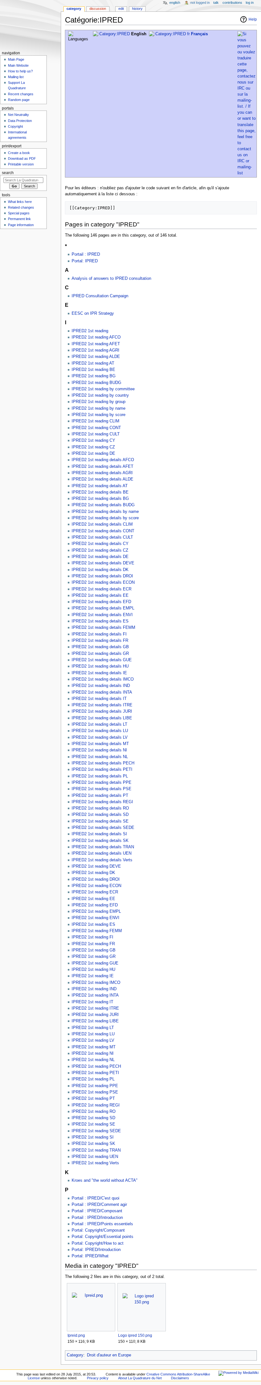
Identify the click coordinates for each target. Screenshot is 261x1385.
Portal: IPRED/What (90, 1256)
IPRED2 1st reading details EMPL (103, 608)
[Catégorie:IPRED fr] (169, 34)
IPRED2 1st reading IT (92, 1002)
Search (8, 173)
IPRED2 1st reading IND (94, 989)
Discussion (97, 8)
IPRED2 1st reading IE (93, 976)
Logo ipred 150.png (135, 1335)
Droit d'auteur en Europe (109, 1355)
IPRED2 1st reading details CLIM (102, 524)
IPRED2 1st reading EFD (95, 905)
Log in (250, 2)
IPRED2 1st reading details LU (100, 731)
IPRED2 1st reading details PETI (102, 769)
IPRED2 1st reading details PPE (101, 782)
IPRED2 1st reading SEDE (96, 1131)
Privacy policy (98, 1378)
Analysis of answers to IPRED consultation (111, 278)
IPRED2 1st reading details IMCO (103, 679)
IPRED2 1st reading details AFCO (103, 460)
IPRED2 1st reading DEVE (96, 866)
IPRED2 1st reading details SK (100, 840)
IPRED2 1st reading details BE (100, 492)
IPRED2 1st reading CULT (96, 434)
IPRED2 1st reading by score (98, 415)
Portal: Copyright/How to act (97, 1243)
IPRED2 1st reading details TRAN (103, 847)
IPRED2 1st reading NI (93, 1053)
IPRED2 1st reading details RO (100, 808)
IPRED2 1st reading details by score (105, 518)
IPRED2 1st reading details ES (100, 621)
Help (253, 19)
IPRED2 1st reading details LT (99, 724)
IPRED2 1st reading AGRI (95, 350)
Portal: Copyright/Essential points (102, 1236)
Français (199, 34)
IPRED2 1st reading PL (93, 1079)
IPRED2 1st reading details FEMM (103, 627)
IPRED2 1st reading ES (93, 924)
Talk (216, 2)
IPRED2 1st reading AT (93, 363)
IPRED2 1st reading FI (92, 937)
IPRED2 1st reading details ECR (101, 589)
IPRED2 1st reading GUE (95, 963)
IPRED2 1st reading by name (98, 408)
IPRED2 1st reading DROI (96, 879)
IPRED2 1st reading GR (94, 956)
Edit (121, 8)
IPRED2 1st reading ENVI (95, 918)
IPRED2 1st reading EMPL (96, 911)
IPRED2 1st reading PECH (96, 1066)
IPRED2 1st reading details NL (100, 757)
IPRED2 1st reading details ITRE (102, 705)
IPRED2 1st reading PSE (95, 1092)
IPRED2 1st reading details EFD (101, 602)
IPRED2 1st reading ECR (95, 892)
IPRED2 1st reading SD (93, 1118)
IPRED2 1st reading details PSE (101, 789)
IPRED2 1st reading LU (93, 1034)
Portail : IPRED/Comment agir (99, 1204)
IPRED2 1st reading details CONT (103, 531)
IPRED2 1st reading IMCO (96, 982)
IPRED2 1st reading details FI (99, 634)
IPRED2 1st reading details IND (101, 685)
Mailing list (16, 77)
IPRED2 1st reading (90, 331)
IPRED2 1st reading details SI (99, 834)
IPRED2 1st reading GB (94, 950)
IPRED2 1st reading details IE (99, 673)
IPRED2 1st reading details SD (100, 814)
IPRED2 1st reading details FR (100, 640)
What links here (20, 202)
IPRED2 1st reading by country (100, 395)
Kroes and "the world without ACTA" (105, 1180)
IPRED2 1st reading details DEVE (103, 563)
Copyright (15, 126)
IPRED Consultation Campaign (100, 296)
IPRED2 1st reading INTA (95, 995)
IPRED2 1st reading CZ (93, 447)
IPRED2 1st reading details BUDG (103, 505)
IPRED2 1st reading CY (93, 440)
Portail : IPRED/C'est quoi (95, 1198)
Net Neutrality (18, 115)
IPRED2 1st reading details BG (100, 498)
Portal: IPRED (85, 261)
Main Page (16, 59)
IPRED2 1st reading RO (94, 1111)
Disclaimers (180, 1378)
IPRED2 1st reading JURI (95, 1014)
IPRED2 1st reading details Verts (102, 860)
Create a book (19, 153)
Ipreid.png (76, 1335)
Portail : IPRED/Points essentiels (102, 1224)
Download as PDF (22, 158)
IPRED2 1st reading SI (93, 1137)
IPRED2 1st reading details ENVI (102, 615)
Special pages (19, 213)
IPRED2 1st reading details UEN (101, 853)
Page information (21, 225)
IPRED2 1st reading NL (93, 1060)
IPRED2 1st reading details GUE (102, 660)
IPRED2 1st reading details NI (99, 750)
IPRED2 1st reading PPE (95, 1086)
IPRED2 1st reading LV (93, 1040)
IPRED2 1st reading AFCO (96, 337)
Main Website (18, 65)
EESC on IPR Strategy (93, 313)
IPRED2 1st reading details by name (105, 511)
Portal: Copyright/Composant (98, 1230)
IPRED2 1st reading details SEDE (103, 827)
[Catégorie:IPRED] (111, 34)
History (137, 8)
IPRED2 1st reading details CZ (100, 550)
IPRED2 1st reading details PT (100, 795)
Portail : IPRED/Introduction (97, 1217)
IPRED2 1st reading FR (93, 944)
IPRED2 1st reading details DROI (102, 576)
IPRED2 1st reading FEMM (97, 931)
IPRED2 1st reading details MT (100, 744)
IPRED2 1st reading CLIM (95, 421)
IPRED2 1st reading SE (93, 1124)
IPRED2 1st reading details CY (100, 543)
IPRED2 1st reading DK (93, 873)
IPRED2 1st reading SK (93, 1143)
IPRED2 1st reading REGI (96, 1105)
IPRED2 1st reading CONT (96, 428)
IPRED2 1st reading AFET (96, 344)
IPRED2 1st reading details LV (100, 737)
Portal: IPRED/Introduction (96, 1249)
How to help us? (20, 71)
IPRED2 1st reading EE (93, 899)
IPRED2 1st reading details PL (100, 776)
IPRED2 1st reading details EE (100, 595)
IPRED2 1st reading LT (93, 1027)
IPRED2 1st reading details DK (100, 570)
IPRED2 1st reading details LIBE (102, 718)
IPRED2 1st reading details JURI (102, 711)
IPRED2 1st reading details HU (100, 666)
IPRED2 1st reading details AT (100, 486)
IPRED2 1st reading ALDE (96, 356)
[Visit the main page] (30, 24)
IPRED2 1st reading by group (98, 402)
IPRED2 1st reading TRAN (96, 1150)
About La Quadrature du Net (140, 1378)
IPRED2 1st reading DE (93, 453)
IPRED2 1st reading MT (94, 1047)
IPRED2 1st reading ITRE (95, 1008)
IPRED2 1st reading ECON (96, 886)
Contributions (232, 2)
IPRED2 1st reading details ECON (103, 582)
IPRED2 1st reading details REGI (102, 802)
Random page (19, 100)
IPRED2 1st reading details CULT (102, 537)
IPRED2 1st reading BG (94, 376)
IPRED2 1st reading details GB (100, 647)
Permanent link (19, 219)
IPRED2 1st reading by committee (103, 389)
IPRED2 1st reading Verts (95, 1163)
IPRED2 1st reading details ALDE (102, 479)
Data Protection (20, 121)
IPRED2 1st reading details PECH (103, 763)
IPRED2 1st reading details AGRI (102, 473)
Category (75, 1355)
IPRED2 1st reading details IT (99, 698)
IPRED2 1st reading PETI (95, 1073)
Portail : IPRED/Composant (97, 1211)
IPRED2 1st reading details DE (100, 557)
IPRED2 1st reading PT (93, 1098)
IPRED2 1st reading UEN (95, 1156)
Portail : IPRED (86, 254)
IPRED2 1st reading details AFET (102, 466)
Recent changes (20, 94)
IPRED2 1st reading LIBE (95, 1021)
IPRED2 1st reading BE (93, 369)
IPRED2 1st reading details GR (100, 653)
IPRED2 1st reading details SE (100, 821)
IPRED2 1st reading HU (93, 969)
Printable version (21, 164)
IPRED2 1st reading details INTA (102, 692)
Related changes (21, 207)
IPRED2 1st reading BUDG (96, 382)
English (174, 2)
